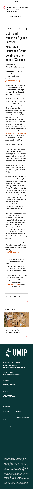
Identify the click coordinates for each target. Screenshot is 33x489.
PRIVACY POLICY (8, 395)
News (7, 290)
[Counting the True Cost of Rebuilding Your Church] (16, 319)
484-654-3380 (14, 11)
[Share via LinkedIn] (15, 296)
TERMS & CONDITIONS (9, 396)
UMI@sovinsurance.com (13, 374)
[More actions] (27, 29)
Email (5, 419)
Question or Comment (22, 418)
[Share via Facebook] (6, 296)
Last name (19, 411)
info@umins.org (10, 385)
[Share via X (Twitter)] (10, 296)
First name (6, 411)
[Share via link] (19, 296)
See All (26, 309)
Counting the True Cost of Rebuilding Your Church (13, 331)
